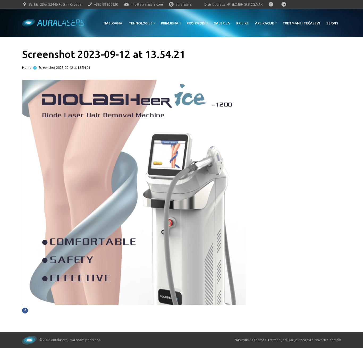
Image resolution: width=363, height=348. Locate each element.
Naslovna (242, 340)
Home (26, 67)
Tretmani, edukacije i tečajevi (289, 340)
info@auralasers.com (147, 4)
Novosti (320, 340)
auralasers (184, 4)
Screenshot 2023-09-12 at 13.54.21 (64, 67)
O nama (258, 340)
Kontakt (335, 340)
